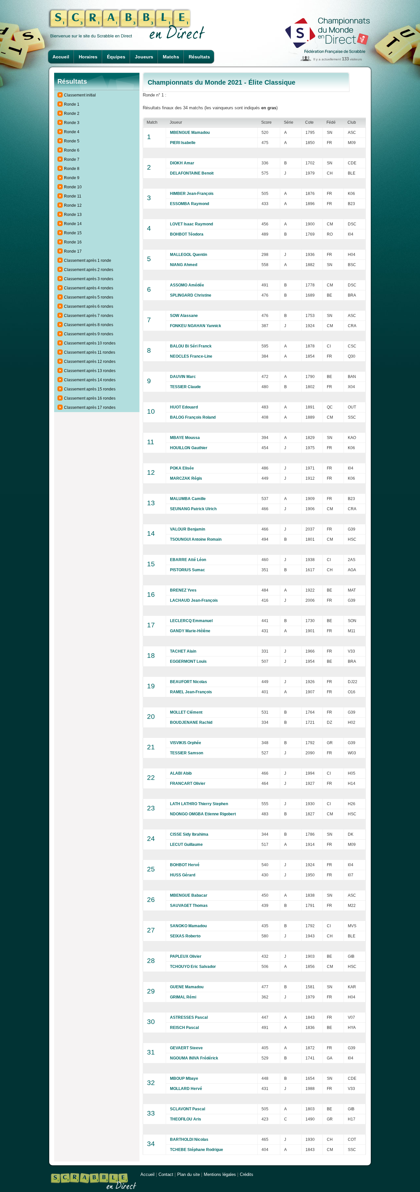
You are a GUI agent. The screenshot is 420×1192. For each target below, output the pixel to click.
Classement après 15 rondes (90, 389)
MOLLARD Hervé (186, 1088)
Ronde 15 (73, 233)
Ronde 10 (73, 187)
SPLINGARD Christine (190, 295)
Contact (165, 1174)
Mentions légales (220, 1174)
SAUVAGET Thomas (189, 905)
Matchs (171, 56)
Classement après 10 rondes (90, 343)
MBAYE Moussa (185, 437)
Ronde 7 (71, 159)
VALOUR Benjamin (187, 529)
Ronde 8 (71, 168)
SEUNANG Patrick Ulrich (193, 509)
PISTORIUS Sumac (187, 570)
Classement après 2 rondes (88, 269)
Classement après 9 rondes (88, 334)
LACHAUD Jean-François (194, 600)
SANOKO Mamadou (188, 926)
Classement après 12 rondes (90, 361)
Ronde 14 (73, 223)
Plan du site (188, 1174)
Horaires (88, 56)
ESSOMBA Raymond (189, 203)
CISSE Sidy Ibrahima (189, 834)
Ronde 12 (73, 205)
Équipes (116, 56)
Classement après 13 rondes (90, 370)
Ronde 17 (73, 251)
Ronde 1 (71, 104)
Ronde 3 (71, 122)
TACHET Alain (183, 651)
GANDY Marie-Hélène (190, 631)
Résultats (199, 56)
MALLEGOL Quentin (188, 254)
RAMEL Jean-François (191, 692)
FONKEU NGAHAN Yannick (195, 326)
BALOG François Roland (193, 417)
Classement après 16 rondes (90, 398)
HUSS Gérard (182, 875)
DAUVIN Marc (183, 376)
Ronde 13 (73, 214)
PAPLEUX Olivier (185, 956)
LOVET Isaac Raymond (191, 224)
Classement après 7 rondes (88, 315)
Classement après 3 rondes (88, 279)
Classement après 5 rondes (88, 297)
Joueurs (144, 56)
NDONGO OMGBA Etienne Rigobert (203, 814)
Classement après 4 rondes (88, 288)
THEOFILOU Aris (185, 1119)
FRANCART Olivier (187, 783)
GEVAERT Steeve (186, 1048)
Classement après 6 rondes (88, 306)
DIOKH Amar (182, 163)
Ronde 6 (71, 150)
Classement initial (80, 95)
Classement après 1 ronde (87, 260)
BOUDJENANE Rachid (191, 722)
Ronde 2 (71, 113)
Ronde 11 (72, 196)
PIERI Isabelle (183, 142)
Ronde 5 (71, 141)
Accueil (60, 56)
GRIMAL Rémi (183, 997)
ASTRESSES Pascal (189, 1017)
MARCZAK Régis (186, 478)
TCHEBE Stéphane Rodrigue (196, 1149)
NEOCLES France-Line (191, 356)
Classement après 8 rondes (88, 325)
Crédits (246, 1174)
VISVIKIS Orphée (185, 743)
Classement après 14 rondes (90, 380)
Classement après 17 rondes (90, 407)
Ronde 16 (73, 242)
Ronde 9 (71, 178)
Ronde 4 (71, 132)
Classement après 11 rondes (89, 352)
